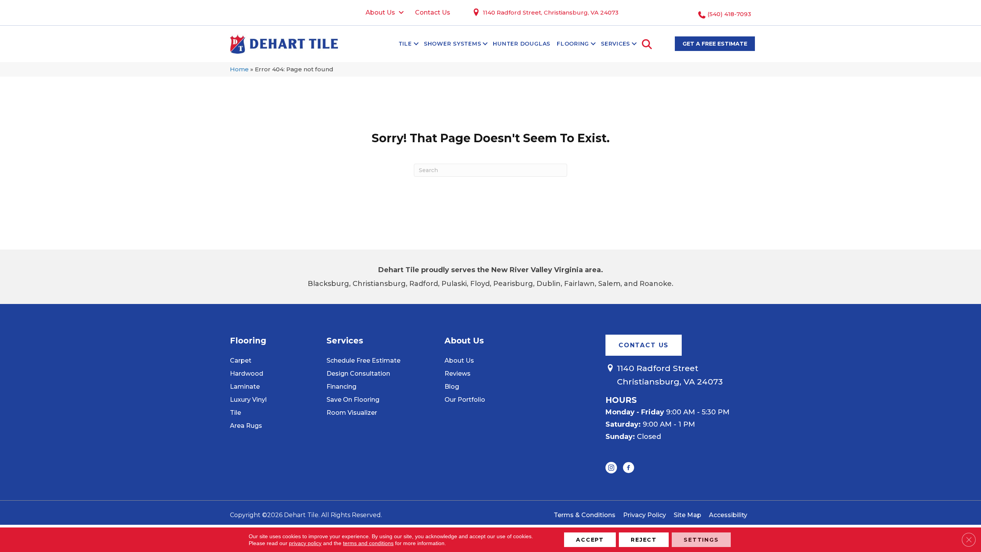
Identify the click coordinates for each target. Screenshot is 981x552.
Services (615, 43)
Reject (644, 539)
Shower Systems (452, 43)
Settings (701, 539)
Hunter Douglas (521, 43)
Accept (590, 539)
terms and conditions (368, 543)
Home (239, 69)
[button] (416, 43)
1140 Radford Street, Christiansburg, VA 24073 (550, 12)
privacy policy (305, 543)
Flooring (573, 43)
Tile (405, 43)
